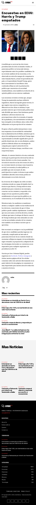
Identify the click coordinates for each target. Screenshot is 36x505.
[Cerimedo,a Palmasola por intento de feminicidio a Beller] (10, 380)
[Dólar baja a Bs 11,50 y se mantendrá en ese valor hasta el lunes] (26, 355)
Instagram (27, 256)
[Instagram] (12, 501)
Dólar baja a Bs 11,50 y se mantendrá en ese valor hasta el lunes (26, 365)
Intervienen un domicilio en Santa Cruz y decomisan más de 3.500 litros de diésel (9, 367)
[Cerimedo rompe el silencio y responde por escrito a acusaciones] (26, 380)
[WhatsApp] (23, 58)
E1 (7, 287)
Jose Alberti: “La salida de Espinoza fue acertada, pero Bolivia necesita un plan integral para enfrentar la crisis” (15, 331)
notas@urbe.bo (6, 413)
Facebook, (14, 256)
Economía (4, 306)
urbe (16, 25)
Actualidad (5, 9)
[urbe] (6, 280)
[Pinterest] (20, 58)
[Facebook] (12, 58)
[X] (16, 58)
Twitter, (21, 256)
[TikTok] (16, 501)
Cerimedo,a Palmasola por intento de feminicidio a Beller (9, 390)
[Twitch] (19, 501)
